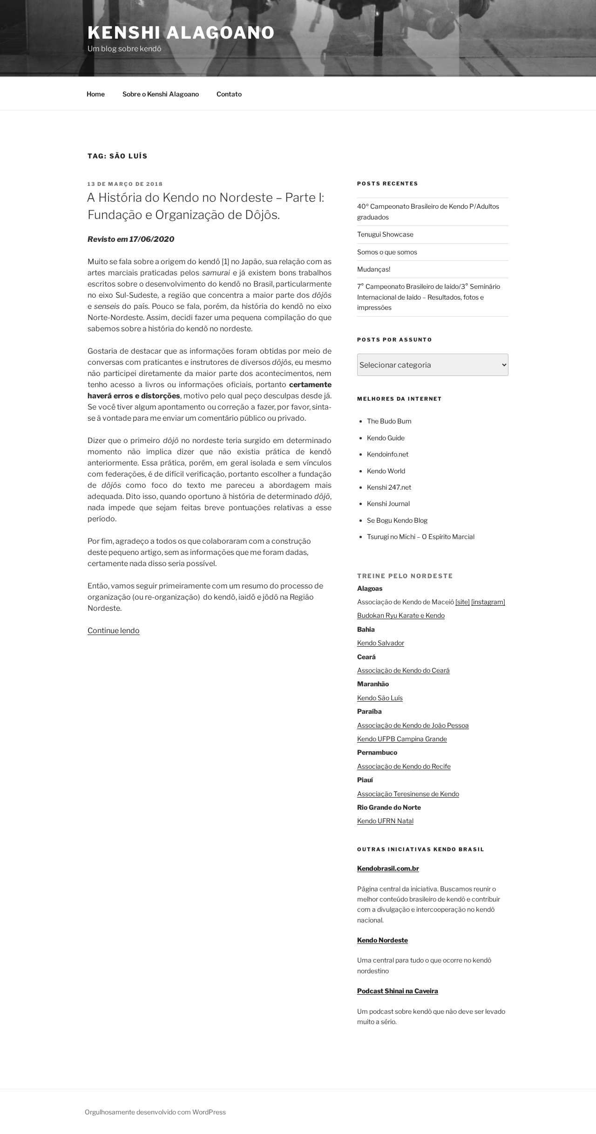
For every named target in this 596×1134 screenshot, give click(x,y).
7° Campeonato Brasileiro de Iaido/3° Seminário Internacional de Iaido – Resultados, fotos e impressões (428, 296)
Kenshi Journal (388, 503)
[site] (462, 602)
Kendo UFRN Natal (385, 821)
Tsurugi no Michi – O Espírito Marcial (420, 536)
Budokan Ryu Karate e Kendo (401, 615)
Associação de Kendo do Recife (404, 766)
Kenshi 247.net (389, 487)
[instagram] (488, 602)
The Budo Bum (389, 421)
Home (96, 94)
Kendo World (386, 471)
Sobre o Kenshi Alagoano (160, 94)
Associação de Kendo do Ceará (403, 670)
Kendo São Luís (380, 698)
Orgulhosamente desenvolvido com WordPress (155, 1112)
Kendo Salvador (380, 643)
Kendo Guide (386, 438)
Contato (229, 94)
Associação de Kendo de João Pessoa (413, 725)
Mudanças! (373, 269)
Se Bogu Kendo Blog (397, 520)
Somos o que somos (387, 252)
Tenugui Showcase (385, 234)
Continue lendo (114, 630)
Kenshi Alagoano (182, 32)
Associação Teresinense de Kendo (408, 794)
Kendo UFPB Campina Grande (402, 739)
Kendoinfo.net (387, 454)
